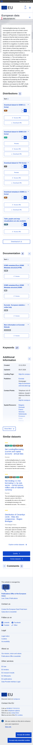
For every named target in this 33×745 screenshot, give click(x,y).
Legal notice (5, 636)
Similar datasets (15, 559)
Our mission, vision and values (11, 653)
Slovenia (21, 412)
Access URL (17, 118)
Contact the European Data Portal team (14, 609)
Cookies (4, 639)
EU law (3, 666)
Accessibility (5, 641)
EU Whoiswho (6, 676)
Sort (5, 99)
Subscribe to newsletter (9, 612)
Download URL (17, 123)
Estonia (21, 420)
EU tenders (5, 669)
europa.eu (16, 699)
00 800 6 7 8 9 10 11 (13, 708)
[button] (26, 1)
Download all (15, 241)
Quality (15, 553)
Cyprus (21, 423)
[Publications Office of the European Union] (15, 587)
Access (17, 276)
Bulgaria (21, 405)
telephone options (14, 710)
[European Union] (15, 694)
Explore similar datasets (18, 545)
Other (15, 625)
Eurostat (21, 378)
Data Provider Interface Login (10, 681)
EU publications (6, 679)
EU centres (19, 715)
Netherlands (23, 414)
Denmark (22, 407)
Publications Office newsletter (11, 656)
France (21, 409)
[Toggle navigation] (29, 17)
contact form (15, 713)
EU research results (7, 673)
